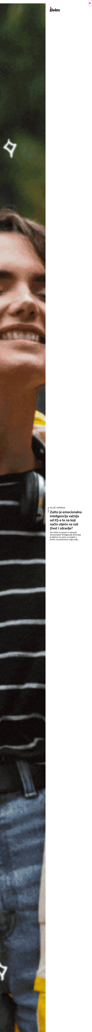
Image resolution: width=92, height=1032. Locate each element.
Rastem (48, 509)
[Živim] (66, 9)
